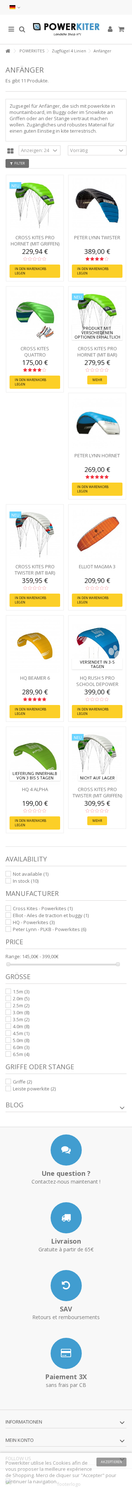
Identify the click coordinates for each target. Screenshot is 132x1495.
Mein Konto (20, 1440)
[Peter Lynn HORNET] (97, 423)
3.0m (21, 1012)
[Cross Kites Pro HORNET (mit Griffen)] (35, 205)
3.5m (21, 1019)
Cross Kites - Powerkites (43, 908)
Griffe (22, 1081)
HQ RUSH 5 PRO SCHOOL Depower (97, 681)
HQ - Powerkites (34, 922)
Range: (13, 956)
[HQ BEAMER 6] (35, 646)
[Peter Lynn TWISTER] (97, 205)
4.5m (21, 1033)
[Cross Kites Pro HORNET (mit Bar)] (97, 317)
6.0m (21, 1047)
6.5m (21, 1054)
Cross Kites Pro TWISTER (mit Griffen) (97, 792)
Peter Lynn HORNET (97, 455)
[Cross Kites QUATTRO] (35, 317)
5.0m (21, 1040)
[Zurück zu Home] (8, 51)
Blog (14, 1104)
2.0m (21, 998)
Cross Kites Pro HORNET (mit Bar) (97, 351)
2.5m (21, 1005)
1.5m (21, 991)
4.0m (21, 1026)
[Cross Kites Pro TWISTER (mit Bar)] (35, 535)
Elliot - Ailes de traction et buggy (51, 915)
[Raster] (10, 151)
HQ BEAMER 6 (35, 678)
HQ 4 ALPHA (35, 789)
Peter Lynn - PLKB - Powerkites (49, 929)
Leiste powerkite (34, 1088)
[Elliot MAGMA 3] (97, 535)
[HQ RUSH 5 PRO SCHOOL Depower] (97, 646)
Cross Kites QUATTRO (35, 351)
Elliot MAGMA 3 (97, 566)
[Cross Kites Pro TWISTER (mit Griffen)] (97, 757)
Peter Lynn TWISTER (97, 237)
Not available (30, 874)
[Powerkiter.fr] (66, 29)
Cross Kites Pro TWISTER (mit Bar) (35, 569)
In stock (25, 881)
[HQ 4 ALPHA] (35, 757)
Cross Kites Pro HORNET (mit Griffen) (35, 240)
